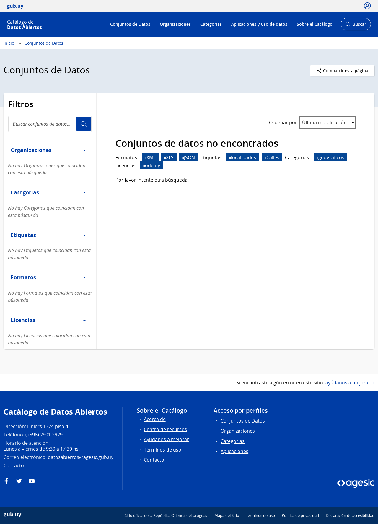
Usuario (83, 124)
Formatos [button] (23, 277)
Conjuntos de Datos (130, 24)
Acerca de (155, 419)
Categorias (211, 24)
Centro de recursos (165, 429)
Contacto (154, 460)
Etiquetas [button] (23, 235)
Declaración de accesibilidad (350, 515)
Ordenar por (283, 122)
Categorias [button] (25, 192)
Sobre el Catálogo (315, 24)
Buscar (355, 25)
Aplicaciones (234, 451)
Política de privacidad (300, 515)
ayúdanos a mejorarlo (349, 382)
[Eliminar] (145, 158)
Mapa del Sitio (226, 515)
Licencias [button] (23, 320)
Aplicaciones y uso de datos (259, 24)
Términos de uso (162, 449)
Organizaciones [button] (31, 150)
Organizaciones (175, 24)
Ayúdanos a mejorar (166, 439)
